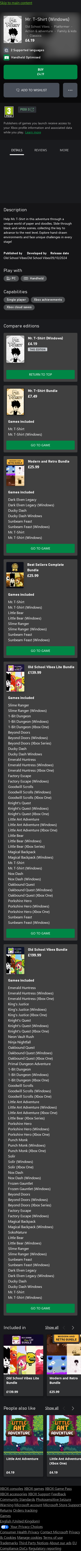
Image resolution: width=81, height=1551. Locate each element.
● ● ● (70, 90)
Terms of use (53, 1537)
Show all (51, 1327)
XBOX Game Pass (58, 1488)
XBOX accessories (13, 1493)
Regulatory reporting (45, 1548)
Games (5, 1515)
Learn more (33, 132)
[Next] (72, 1328)
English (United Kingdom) (20, 1521)
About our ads (61, 1542)
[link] (23, 1365)
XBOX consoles (11, 1488)
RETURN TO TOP (40, 374)
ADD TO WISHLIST (34, 90)
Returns (6, 1510)
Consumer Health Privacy (19, 1531)
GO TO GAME (40, 445)
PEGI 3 (24, 109)
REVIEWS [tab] (40, 150)
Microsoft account (28, 1504)
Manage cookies (29, 1537)
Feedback (58, 1493)
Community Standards (17, 1499)
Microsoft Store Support (62, 1504)
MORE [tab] (64, 150)
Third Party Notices (34, 1542)
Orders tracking (25, 1510)
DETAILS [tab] (16, 150)
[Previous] (63, 1328)
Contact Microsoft (54, 1531)
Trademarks (9, 1542)
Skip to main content (16, 2)
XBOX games (34, 1488)
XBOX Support (39, 1493)
